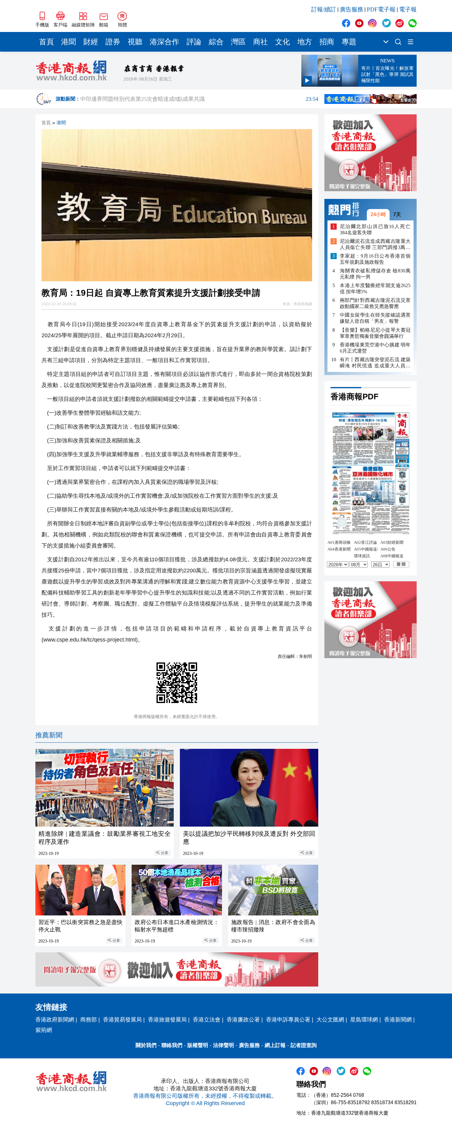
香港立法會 (206, 1020)
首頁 (46, 42)
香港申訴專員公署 (288, 1020)
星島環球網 (364, 1020)
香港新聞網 (398, 1020)
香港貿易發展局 (122, 1020)
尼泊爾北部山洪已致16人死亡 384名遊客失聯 (375, 229)
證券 (112, 42)
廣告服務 (351, 9)
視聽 (135, 42)
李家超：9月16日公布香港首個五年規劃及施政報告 (375, 259)
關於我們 (146, 1045)
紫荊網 (43, 1030)
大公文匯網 (330, 1020)
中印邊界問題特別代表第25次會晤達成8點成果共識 (199, 99)
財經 (90, 42)
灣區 (238, 42)
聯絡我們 (171, 1045)
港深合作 (164, 42)
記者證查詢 (304, 1045)
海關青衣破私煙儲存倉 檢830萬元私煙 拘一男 (375, 273)
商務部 (88, 1020)
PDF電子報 (381, 9)
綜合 (216, 42)
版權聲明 (197, 1045)
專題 (349, 42)
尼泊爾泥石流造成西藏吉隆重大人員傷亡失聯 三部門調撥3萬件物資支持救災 (375, 245)
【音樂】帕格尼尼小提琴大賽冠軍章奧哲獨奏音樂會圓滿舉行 (375, 332)
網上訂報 (275, 1045)
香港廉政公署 (243, 1020)
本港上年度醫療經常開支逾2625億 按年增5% (375, 288)
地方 (304, 42)
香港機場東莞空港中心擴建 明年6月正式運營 (375, 347)
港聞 (68, 42)
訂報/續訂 (323, 9)
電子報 (408, 9)
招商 (326, 42)
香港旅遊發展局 (167, 1020)
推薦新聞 (48, 735)
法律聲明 (223, 1045)
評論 (194, 42)
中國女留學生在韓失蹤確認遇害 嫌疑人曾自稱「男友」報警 (375, 318)
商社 (260, 42)
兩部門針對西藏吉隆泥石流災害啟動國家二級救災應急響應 (375, 303)
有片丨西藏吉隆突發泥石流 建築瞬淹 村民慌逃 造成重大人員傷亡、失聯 (375, 363)
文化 (282, 42)
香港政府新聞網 (54, 1020)
